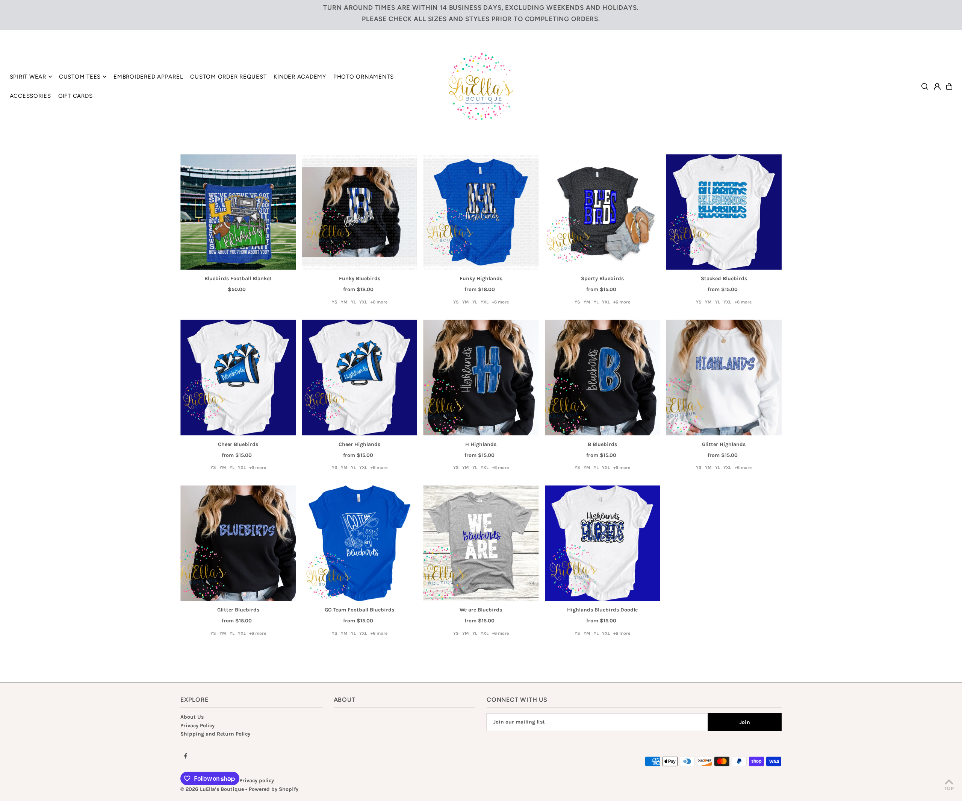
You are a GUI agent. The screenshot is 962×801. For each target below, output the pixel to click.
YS (334, 302)
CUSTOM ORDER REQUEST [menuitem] (228, 76)
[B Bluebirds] (602, 377)
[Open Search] (924, 86)
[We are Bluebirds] (480, 543)
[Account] (937, 86)
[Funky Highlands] (480, 212)
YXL (363, 302)
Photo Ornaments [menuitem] (363, 76)
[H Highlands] (480, 377)
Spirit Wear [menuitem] (28, 76)
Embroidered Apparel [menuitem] (148, 76)
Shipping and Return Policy (215, 734)
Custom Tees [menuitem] (80, 76)
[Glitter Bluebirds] (238, 543)
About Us (192, 717)
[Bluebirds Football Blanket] (238, 212)
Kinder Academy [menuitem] (300, 76)
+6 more (379, 302)
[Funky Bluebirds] (359, 212)
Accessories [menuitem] (30, 96)
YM (344, 302)
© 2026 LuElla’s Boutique (212, 789)
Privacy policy (256, 780)
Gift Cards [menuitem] (75, 96)
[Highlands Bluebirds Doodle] (602, 543)
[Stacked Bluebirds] (724, 212)
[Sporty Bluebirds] (602, 212)
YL (353, 302)
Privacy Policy (197, 725)
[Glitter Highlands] (724, 377)
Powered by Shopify (273, 789)
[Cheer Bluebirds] (238, 377)
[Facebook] (185, 756)
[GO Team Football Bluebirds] (359, 543)
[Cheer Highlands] (359, 377)
